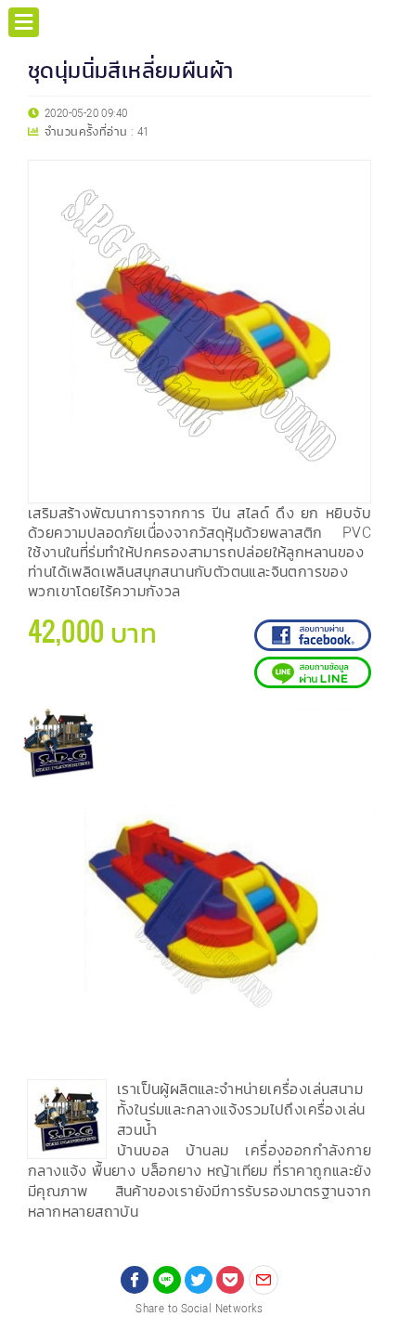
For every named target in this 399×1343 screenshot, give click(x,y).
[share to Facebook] (134, 1280)
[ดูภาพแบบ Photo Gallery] (354, 731)
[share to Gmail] (263, 1280)
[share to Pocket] (230, 1280)
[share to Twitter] (198, 1280)
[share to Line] (167, 1280)
